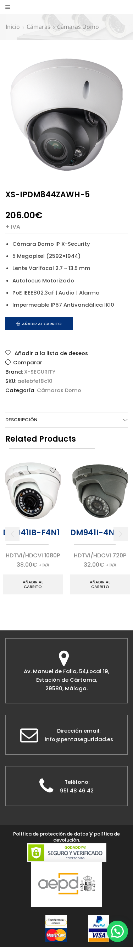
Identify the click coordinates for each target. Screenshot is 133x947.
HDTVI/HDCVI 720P (100, 555)
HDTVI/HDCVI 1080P (33, 555)
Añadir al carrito (42, 324)
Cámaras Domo (78, 27)
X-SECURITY (39, 372)
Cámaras (38, 27)
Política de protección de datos (50, 834)
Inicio (13, 27)
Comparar (27, 362)
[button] (12, 534)
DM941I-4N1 (93, 532)
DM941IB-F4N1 (31, 532)
